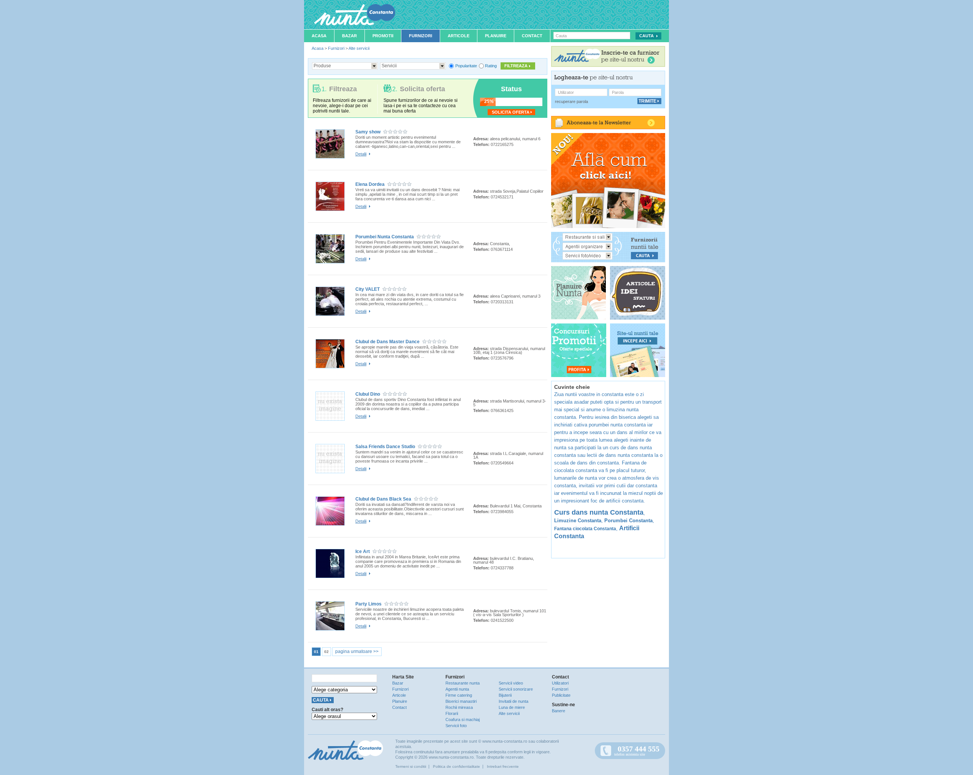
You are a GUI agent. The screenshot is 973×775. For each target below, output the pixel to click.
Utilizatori (560, 683)
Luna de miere (512, 707)
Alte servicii (359, 48)
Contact (532, 35)
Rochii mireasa (459, 707)
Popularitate (466, 65)
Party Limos (368, 604)
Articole (458, 35)
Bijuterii (505, 695)
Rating (491, 65)
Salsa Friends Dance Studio (385, 446)
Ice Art (362, 551)
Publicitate (561, 695)
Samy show (367, 132)
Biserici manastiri (461, 701)
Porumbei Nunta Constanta (384, 236)
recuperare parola (571, 101)
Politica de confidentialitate (456, 766)
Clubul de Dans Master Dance (387, 341)
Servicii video (511, 683)
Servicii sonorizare (516, 689)
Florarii (451, 713)
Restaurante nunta (462, 683)
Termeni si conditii (410, 766)
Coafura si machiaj (462, 719)
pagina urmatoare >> (357, 651)
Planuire (495, 35)
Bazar (349, 35)
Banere (558, 710)
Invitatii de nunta (513, 701)
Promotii (382, 35)
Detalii (360, 154)
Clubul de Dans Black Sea (383, 499)
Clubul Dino (367, 394)
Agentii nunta (457, 689)
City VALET (367, 289)
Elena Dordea (370, 184)
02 (326, 652)
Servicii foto (456, 725)
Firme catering (458, 695)
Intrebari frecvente (503, 766)
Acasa (319, 35)
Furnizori (420, 35)
